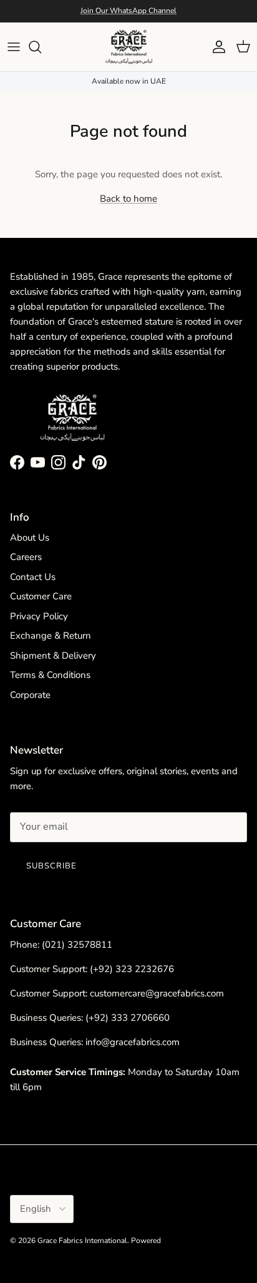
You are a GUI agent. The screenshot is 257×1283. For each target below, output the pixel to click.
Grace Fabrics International (82, 1241)
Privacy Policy (39, 616)
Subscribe (51, 866)
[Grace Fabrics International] (129, 47)
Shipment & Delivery (53, 655)
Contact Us (33, 577)
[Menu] (13, 47)
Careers (26, 557)
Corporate (30, 695)
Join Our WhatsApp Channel (128, 11)
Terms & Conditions (50, 675)
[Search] (41, 47)
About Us (29, 537)
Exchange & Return (50, 635)
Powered (146, 1241)
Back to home (128, 198)
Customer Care (41, 596)
